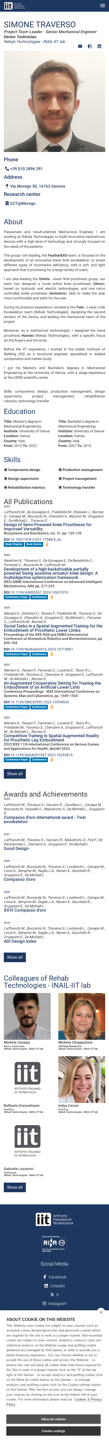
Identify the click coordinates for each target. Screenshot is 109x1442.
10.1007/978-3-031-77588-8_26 (32, 539)
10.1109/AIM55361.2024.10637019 (36, 592)
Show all (15, 773)
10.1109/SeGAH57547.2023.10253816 (38, 755)
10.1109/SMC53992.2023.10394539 (36, 702)
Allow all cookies (53, 1419)
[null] (90, 46)
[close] (101, 1312)
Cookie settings (53, 1431)
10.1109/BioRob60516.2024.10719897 (38, 649)
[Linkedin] (99, 46)
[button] (80, 46)
